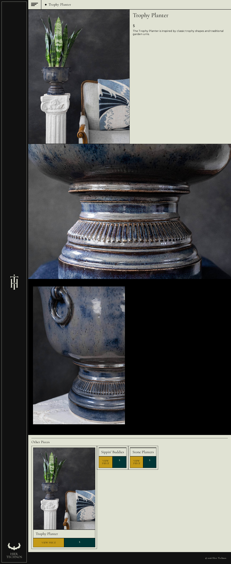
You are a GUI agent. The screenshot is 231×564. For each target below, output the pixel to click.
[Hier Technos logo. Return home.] (14, 282)
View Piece (49, 542)
